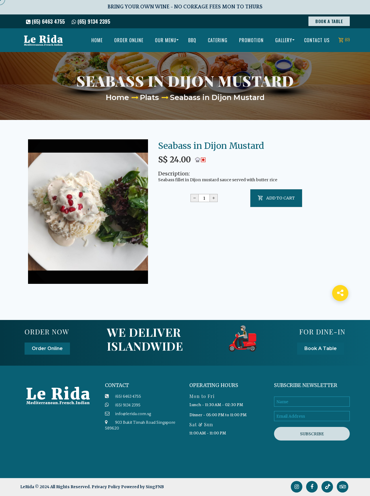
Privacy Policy (106, 486)
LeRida (27, 486)
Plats (149, 97)
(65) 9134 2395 (93, 21)
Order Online (47, 348)
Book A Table (329, 21)
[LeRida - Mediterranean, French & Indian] (43, 40)
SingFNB (155, 486)
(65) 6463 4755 (47, 21)
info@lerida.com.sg (133, 414)
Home (117, 97)
